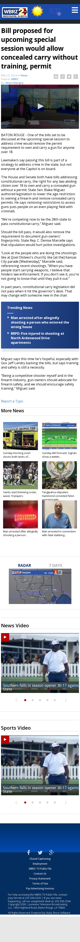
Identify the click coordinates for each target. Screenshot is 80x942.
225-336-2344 (63, 901)
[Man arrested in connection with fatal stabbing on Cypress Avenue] (59, 514)
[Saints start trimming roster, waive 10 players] (20, 475)
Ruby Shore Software (58, 913)
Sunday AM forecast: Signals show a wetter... (59, 455)
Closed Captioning (40, 858)
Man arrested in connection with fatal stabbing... (59, 533)
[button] (40, 106)
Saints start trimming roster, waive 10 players (20, 494)
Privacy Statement (40, 878)
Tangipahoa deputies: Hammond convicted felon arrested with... (58, 495)
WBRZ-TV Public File (40, 868)
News (24, 75)
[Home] (15, 12)
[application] (40, 107)
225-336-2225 (33, 898)
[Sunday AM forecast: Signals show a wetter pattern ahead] (59, 436)
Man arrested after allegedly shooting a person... (20, 533)
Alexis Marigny (14, 83)
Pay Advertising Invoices (40, 888)
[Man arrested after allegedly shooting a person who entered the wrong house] (20, 514)
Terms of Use (40, 883)
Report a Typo (12, 401)
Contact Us (40, 873)
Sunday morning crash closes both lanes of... (17, 455)
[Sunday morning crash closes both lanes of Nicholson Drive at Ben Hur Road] (20, 436)
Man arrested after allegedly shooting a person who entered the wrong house (40, 322)
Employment (40, 863)
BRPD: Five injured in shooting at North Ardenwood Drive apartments (37, 338)
